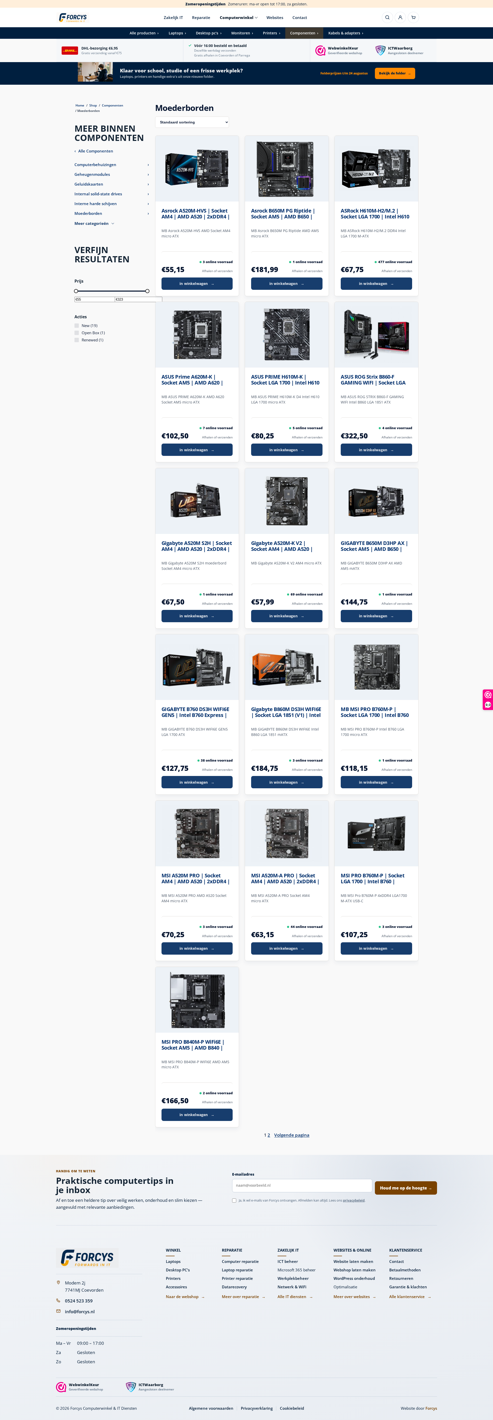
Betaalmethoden (405, 1269)
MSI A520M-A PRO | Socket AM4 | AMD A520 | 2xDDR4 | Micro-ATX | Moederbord (285, 878)
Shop (93, 105)
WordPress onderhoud (354, 1278)
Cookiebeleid (292, 1408)
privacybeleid (354, 1200)
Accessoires (176, 1286)
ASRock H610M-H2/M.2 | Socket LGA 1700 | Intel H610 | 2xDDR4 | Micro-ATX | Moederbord (375, 214)
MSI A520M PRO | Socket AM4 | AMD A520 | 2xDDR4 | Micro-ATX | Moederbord (196, 878)
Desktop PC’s (178, 1269)
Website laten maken (353, 1261)
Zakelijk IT (173, 17)
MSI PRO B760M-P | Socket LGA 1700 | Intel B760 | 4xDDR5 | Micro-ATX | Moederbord (372, 878)
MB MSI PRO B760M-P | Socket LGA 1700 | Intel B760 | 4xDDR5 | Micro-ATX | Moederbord (375, 712)
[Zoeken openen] (387, 17)
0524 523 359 (79, 1301)
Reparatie (201, 17)
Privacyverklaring (257, 1408)
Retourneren (401, 1278)
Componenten (112, 105)
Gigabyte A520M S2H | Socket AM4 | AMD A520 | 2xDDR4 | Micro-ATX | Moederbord (197, 546)
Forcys (431, 1408)
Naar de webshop (185, 1296)
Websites (275, 17)
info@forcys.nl (80, 1312)
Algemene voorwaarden (211, 1408)
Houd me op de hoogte (406, 1188)
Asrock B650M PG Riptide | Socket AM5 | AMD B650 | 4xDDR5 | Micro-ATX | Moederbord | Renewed (283, 214)
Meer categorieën (91, 223)
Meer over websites (355, 1296)
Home (79, 105)
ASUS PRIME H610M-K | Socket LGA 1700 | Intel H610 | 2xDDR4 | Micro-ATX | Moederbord (285, 380)
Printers (173, 1278)
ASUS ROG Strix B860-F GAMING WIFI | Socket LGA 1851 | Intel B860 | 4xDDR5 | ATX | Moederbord (374, 380)
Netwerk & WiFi (292, 1286)
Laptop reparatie (237, 1269)
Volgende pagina (291, 1135)
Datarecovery (234, 1286)
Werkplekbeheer (293, 1278)
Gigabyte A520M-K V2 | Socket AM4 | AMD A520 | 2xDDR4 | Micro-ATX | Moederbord (282, 546)
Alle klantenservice (410, 1296)
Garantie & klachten (408, 1286)
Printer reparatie (237, 1278)
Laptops (173, 1261)
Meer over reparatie (244, 1296)
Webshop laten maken (355, 1269)
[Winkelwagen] (413, 17)
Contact (299, 17)
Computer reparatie (240, 1261)
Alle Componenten (93, 150)
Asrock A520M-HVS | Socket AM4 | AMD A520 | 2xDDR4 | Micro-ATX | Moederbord (196, 214)
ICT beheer (288, 1261)
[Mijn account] (400, 17)
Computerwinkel (236, 17)
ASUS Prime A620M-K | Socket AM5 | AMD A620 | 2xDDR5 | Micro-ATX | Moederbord (192, 380)
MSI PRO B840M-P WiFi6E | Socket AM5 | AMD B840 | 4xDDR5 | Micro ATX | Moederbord (193, 1045)
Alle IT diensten (295, 1296)
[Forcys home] (87, 1258)
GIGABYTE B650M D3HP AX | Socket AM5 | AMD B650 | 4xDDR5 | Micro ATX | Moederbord (374, 546)
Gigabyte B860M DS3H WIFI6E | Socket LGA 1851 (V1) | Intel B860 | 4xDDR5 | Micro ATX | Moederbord (286, 712)
